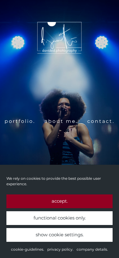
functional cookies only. (60, 218)
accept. (60, 201)
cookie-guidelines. (27, 249)
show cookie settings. (60, 235)
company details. (92, 249)
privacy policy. (60, 249)
